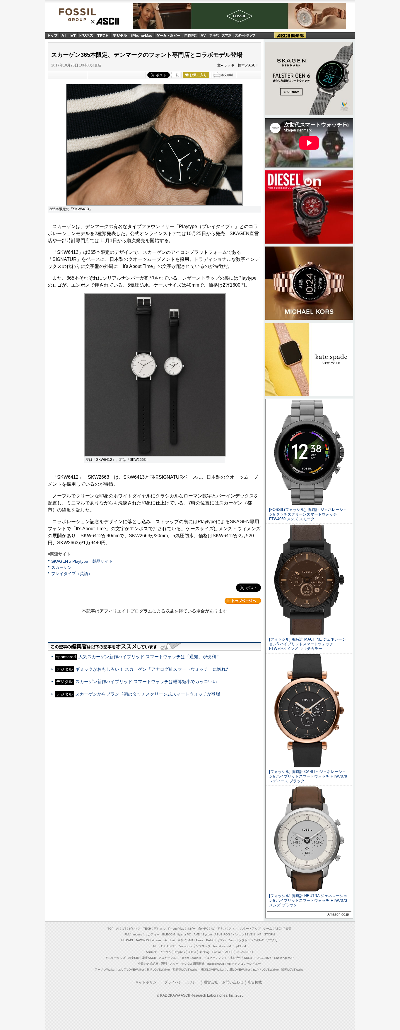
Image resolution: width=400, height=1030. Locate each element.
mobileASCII (215, 963)
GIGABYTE (169, 946)
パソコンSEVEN (244, 934)
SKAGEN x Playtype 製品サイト (82, 561)
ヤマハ (221, 940)
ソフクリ (272, 940)
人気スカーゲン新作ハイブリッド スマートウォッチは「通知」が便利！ (149, 656)
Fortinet (217, 952)
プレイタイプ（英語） (71, 573)
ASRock (151, 952)
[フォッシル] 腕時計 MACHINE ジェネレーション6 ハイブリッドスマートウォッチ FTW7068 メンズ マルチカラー (307, 644)
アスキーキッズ (115, 957)
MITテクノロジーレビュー (244, 963)
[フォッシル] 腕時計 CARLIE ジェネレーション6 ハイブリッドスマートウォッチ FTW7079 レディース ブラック (308, 776)
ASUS (229, 952)
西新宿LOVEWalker (185, 969)
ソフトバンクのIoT (251, 940)
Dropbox (179, 952)
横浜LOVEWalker (158, 969)
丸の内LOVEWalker (266, 969)
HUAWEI (127, 940)
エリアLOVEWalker (131, 969)
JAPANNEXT (244, 952)
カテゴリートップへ (243, 601)
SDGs (248, 957)
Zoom (232, 940)
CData (192, 952)
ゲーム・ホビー (168, 35)
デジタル (120, 35)
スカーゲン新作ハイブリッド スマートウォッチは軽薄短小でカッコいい (146, 681)
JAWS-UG (142, 940)
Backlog (204, 952)
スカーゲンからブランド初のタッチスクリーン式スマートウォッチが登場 (147, 694)
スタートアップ (245, 35)
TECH (103, 35)
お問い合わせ (232, 982)
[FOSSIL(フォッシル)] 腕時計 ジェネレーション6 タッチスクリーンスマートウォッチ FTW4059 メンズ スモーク (308, 514)
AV (213, 928)
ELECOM (168, 934)
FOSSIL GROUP (89, 14)
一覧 (175, 75)
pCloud (241, 946)
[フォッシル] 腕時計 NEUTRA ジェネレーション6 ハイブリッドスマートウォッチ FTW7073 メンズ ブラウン (308, 900)
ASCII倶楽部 (290, 35)
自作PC (190, 35)
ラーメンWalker (105, 969)
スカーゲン (61, 567)
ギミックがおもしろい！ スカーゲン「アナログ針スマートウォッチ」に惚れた (152, 669)
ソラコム (165, 952)
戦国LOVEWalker (293, 969)
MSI (155, 946)
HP (259, 934)
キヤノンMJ (185, 940)
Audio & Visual (203, 35)
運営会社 (211, 982)
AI (64, 35)
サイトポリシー (147, 982)
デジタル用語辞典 (193, 963)
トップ (52, 35)
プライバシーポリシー (181, 982)
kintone (157, 940)
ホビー (191, 928)
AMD (197, 934)
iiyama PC (184, 934)
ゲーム (267, 928)
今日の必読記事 (148, 963)
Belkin (210, 940)
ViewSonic (186, 946)
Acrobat (169, 940)
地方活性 (235, 957)
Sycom (207, 934)
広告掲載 (255, 982)
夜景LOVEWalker (212, 969)
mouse (137, 934)
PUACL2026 (262, 957)
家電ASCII (149, 957)
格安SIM (133, 957)
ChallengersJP (284, 957)
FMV (127, 934)
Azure (200, 940)
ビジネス (86, 35)
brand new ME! (223, 946)
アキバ (214, 35)
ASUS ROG (222, 934)
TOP (110, 928)
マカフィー (152, 934)
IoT (73, 35)
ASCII (105, 21)
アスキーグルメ (168, 957)
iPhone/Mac (141, 35)
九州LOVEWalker (238, 969)
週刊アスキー (170, 963)
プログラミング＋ (215, 957)
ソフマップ (203, 946)
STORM (269, 934)
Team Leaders (191, 957)
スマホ (227, 35)
